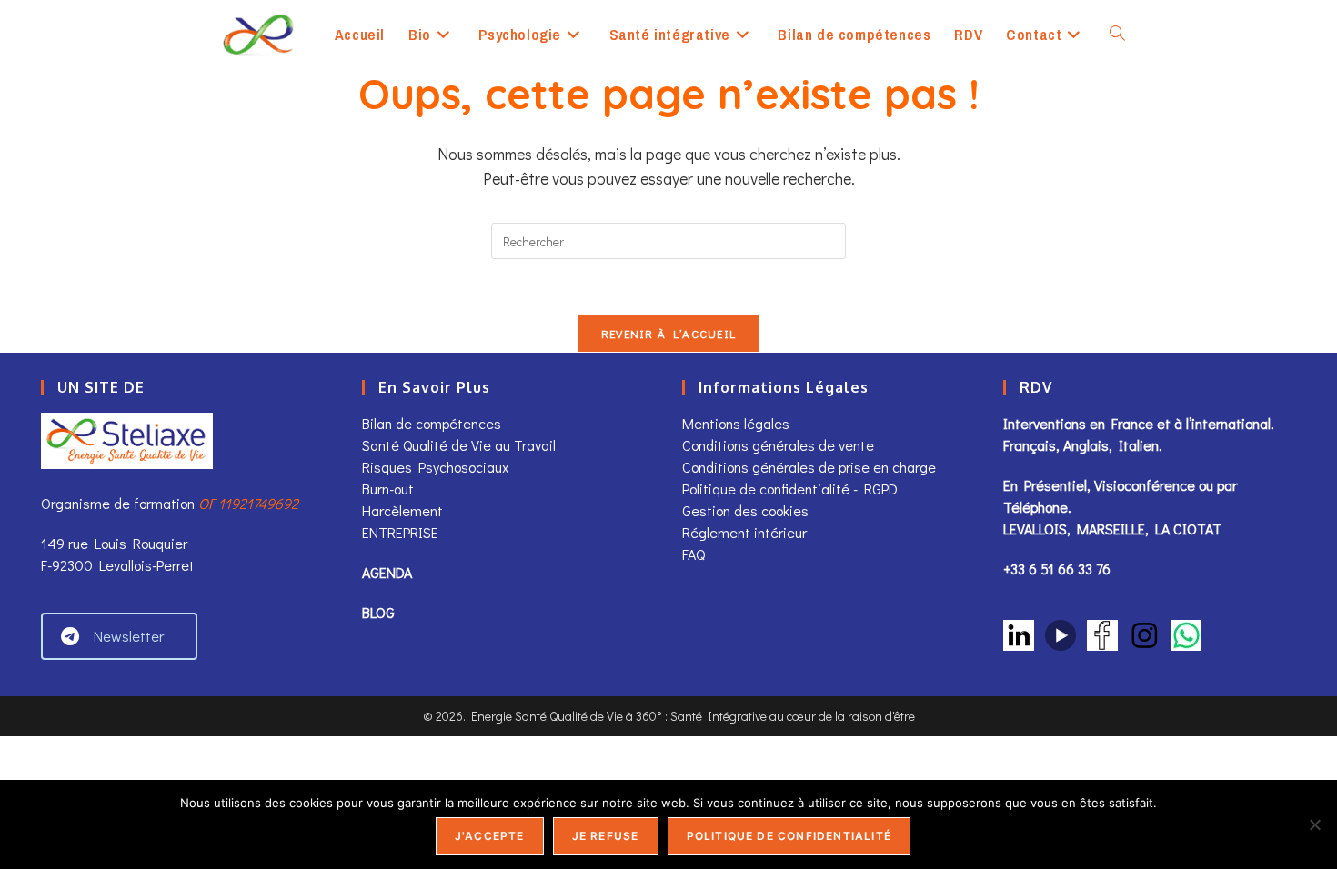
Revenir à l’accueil (669, 333)
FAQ (693, 554)
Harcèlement (402, 510)
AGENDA (387, 572)
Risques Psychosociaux (435, 466)
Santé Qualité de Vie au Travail (459, 444)
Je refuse (605, 836)
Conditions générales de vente (780, 444)
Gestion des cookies (745, 510)
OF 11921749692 (248, 503)
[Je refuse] (1314, 824)
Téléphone (1035, 506)
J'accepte (490, 836)
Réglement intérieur (744, 532)
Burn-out (388, 488)
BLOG (378, 612)
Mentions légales (735, 423)
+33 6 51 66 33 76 (1057, 568)
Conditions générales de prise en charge (809, 466)
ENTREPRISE (400, 532)
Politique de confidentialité (789, 836)
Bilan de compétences (431, 423)
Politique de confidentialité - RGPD (790, 488)
